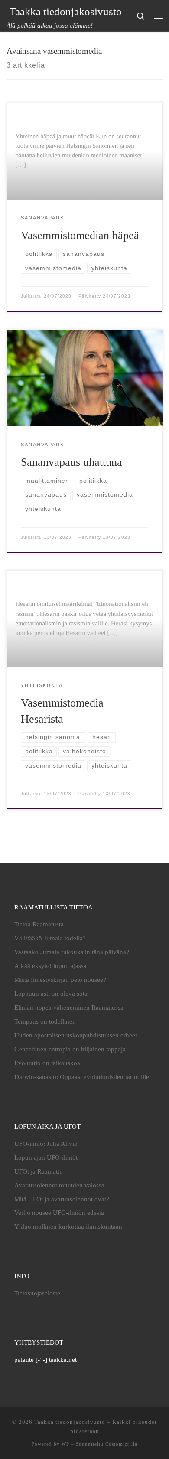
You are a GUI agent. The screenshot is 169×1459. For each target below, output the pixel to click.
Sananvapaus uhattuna (71, 462)
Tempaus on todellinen (45, 1021)
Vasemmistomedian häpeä (80, 235)
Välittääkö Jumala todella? (50, 938)
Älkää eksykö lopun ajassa (50, 965)
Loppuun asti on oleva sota (51, 993)
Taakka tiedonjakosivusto (69, 1422)
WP (65, 1443)
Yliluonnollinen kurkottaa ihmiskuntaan (68, 1226)
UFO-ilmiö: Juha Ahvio (46, 1143)
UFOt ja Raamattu (38, 1171)
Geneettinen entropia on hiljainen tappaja (70, 1049)
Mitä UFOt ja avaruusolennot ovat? (61, 1199)
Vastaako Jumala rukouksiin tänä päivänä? (71, 952)
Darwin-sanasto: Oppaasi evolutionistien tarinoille (81, 1076)
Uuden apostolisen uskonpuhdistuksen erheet (75, 1035)
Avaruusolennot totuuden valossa (59, 1185)
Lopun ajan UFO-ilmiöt (46, 1157)
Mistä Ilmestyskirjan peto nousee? (60, 979)
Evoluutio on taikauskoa (47, 1063)
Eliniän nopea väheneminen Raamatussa (69, 1007)
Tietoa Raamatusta (39, 924)
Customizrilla (121, 1443)
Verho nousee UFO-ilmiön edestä (59, 1212)
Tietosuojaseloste (37, 1293)
